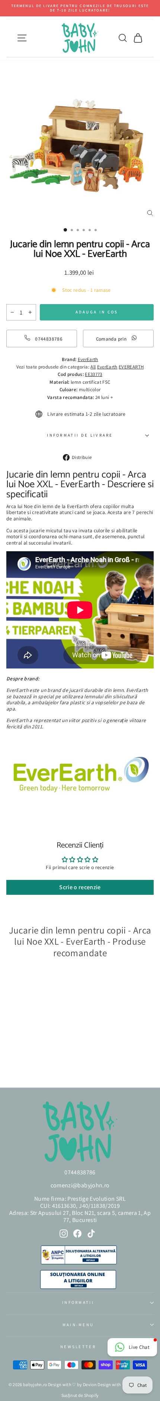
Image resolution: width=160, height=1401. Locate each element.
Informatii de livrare (80, 435)
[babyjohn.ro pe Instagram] (64, 1233)
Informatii (78, 1302)
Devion (90, 1384)
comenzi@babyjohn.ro (80, 1185)
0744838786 (79, 1172)
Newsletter (78, 1346)
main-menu (78, 1324)
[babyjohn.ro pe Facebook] (77, 1233)
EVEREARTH (131, 367)
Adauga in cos (29, 1061)
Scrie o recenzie (80, 887)
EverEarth (107, 367)
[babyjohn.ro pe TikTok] (91, 1233)
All (93, 367)
